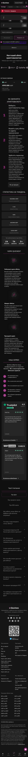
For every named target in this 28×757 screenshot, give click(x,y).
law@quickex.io (21, 744)
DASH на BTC (4, 713)
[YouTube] (13, 621)
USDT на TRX (4, 708)
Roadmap (3, 656)
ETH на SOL (17, 706)
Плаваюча (19, 37)
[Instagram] (15, 621)
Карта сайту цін (5, 671)
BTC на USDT (17, 703)
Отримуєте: (24, 23)
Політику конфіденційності (20, 43)
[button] (23, 37)
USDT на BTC (4, 716)
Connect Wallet (18, 2)
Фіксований (7, 37)
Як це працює (14, 185)
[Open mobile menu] (26, 2)
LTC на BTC (17, 716)
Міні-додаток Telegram (21, 655)
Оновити (13, 11)
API (16, 653)
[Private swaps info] (26, 6)
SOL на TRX (4, 703)
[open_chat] (25, 749)
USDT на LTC (4, 701)
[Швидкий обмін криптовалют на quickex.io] (5, 3)
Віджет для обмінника (20, 650)
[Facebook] (10, 621)
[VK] (20, 618)
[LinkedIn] (11, 618)
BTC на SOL (17, 713)
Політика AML (18, 685)
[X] (14, 618)
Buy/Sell (10, 6)
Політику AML (10, 43)
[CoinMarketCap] (18, 621)
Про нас (3, 651)
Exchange (3, 6)
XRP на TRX (17, 711)
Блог (2, 653)
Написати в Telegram (6, 681)
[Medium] (17, 618)
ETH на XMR (17, 701)
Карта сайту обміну (6, 658)
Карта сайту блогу (5, 669)
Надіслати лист (5, 678)
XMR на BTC (17, 708)
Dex (17, 6)
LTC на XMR (17, 698)
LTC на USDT (4, 706)
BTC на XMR (4, 696)
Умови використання (20, 678)
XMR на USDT (4, 698)
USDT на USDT (4, 711)
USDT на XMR (17, 696)
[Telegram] (8, 618)
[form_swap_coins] (21, 21)
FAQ (2, 648)
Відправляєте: (24, 16)
